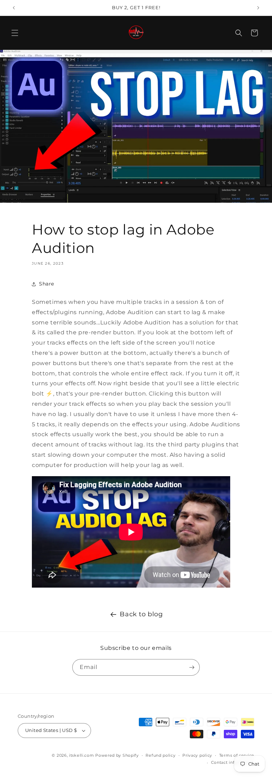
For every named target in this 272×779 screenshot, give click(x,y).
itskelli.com (81, 755)
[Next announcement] (258, 8)
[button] (15, 33)
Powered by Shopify (117, 755)
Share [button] (46, 284)
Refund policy (160, 755)
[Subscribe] (191, 667)
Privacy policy (197, 755)
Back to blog (141, 614)
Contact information (232, 762)
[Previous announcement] (14, 8)
